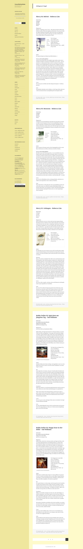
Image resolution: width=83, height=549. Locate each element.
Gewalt (24, 164)
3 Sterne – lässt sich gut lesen (19, 133)
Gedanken (23, 163)
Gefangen (38, 21)
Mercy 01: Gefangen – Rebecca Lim (49, 208)
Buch (15, 123)
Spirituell (16, 113)
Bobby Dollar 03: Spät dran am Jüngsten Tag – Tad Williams (47, 316)
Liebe (16, 168)
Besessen (38, 24)
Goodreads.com (17, 147)
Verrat (19, 174)
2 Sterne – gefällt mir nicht (19, 132)
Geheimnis (16, 164)
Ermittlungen (21, 159)
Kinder (22, 165)
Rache (22, 171)
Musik (18, 170)
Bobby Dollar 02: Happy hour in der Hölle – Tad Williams (49, 428)
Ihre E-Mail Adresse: (18, 182)
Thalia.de (16, 150)
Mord (16, 170)
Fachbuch (16, 91)
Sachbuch (16, 110)
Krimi (39, 532)
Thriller (16, 115)
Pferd (24, 170)
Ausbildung (17, 157)
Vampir (16, 174)
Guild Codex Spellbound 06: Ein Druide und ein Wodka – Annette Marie (20, 64)
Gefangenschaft (47, 305)
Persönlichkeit (21, 170)
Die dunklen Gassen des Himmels (42, 322)
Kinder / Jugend (17, 101)
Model (44, 197)
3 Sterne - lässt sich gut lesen (51, 304)
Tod (21, 172)
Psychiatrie (19, 171)
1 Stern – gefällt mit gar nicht (19, 130)
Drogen (22, 157)
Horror (16, 98)
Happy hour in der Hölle (41, 323)
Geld (18, 164)
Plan (48, 417)
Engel (63, 97)
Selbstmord (24, 171)
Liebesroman (17, 106)
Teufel (44, 98)
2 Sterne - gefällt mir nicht (51, 196)
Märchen (16, 108)
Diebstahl (38, 417)
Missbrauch (23, 168)
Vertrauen (21, 174)
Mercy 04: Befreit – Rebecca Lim (48, 17)
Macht (19, 168)
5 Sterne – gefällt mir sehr (19, 137)
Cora (44, 97)
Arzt (15, 157)
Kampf (20, 165)
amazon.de (16, 144)
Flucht (20, 161)
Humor (16, 99)
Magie (21, 168)
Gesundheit (17, 94)
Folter (52, 532)
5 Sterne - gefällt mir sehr (52, 531)
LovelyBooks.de (17, 149)
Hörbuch (16, 122)
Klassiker (16, 103)
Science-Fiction (17, 111)
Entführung (21, 158)
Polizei (17, 171)
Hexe (15, 165)
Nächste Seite (66, 539)
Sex (15, 172)
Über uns (16, 31)
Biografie (16, 84)
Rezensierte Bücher (18, 33)
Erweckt (37, 22)
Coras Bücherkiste (20, 4)
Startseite (16, 30)
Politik (15, 171)
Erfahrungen (17, 87)
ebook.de (16, 145)
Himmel (44, 417)
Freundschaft (18, 163)
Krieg (23, 166)
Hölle (46, 417)
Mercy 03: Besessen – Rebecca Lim (48, 109)
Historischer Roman (18, 96)
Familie (17, 161)
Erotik (16, 89)
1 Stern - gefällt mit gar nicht (51, 97)
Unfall (23, 172)
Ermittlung (17, 159)
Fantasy (16, 92)
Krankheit (20, 166)
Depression (20, 157)
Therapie (18, 172)
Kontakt (16, 35)
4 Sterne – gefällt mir (18, 135)
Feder (49, 532)
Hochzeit (18, 165)
